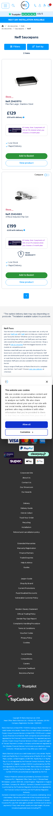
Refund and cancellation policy (26, 532)
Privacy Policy (26, 638)
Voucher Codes (26, 633)
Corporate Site (26, 473)
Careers (26, 664)
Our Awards (26, 492)
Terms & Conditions (26, 628)
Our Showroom (26, 487)
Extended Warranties (26, 543)
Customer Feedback (26, 668)
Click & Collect (26, 513)
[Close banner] (47, 382)
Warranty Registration (26, 548)
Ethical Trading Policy (26, 614)
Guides (26, 567)
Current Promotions (26, 588)
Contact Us (26, 483)
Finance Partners (26, 553)
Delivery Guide (26, 508)
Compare (39, 175)
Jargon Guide (26, 579)
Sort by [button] (39, 47)
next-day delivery (35, 369)
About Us (26, 478)
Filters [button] (16, 47)
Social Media (26, 654)
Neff (22, 334)
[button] (13, 5)
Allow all (26, 425)
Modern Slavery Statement (26, 609)
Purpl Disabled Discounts (26, 593)
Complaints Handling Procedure (26, 624)
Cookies (26, 643)
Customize (25, 432)
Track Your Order (26, 518)
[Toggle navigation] (5, 5)
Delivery (26, 503)
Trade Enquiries (26, 558)
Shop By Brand (26, 583)
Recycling (26, 523)
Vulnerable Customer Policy (26, 598)
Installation (26, 527)
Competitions (26, 659)
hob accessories (16, 345)
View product (26, 163)
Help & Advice (26, 563)
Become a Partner (26, 673)
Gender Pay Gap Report (26, 619)
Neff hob (14, 334)
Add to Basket (26, 156)
